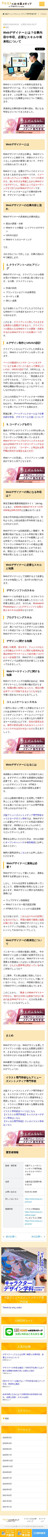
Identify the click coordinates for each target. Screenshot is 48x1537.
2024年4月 (7, 1489)
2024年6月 (7, 1483)
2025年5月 (7, 1437)
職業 (7, 1418)
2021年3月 (7, 1501)
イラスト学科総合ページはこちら (19, 1111)
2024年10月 (8, 1466)
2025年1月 (7, 1454)
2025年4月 (7, 1443)
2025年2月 (7, 1449)
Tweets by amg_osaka (12, 1307)
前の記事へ (11, 1236)
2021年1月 (7, 1506)
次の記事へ (36, 1236)
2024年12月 (8, 1460)
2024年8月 (7, 1472)
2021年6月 (7, 1495)
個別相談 (31, 842)
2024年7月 (7, 1477)
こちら (23, 853)
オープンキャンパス (15, 842)
